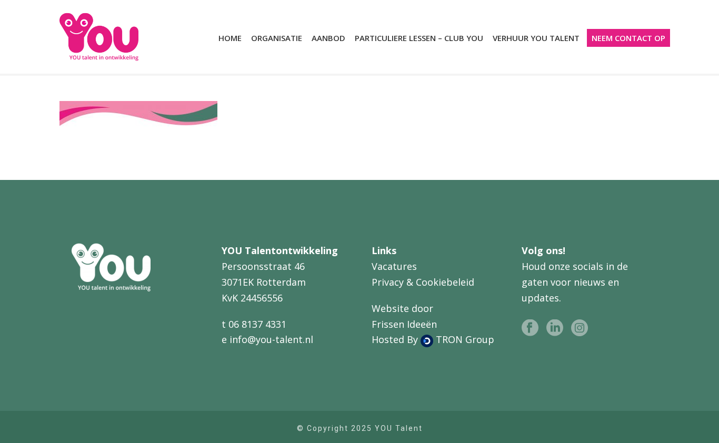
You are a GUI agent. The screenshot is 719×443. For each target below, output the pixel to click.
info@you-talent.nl (271, 339)
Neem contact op (628, 38)
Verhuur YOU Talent (536, 38)
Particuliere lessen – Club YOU (419, 38)
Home (230, 38)
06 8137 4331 (257, 324)
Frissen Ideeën (404, 324)
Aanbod (328, 38)
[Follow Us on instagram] (579, 328)
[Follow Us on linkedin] (554, 328)
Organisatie (276, 38)
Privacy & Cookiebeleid (423, 282)
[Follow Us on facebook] (530, 328)
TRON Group (463, 339)
